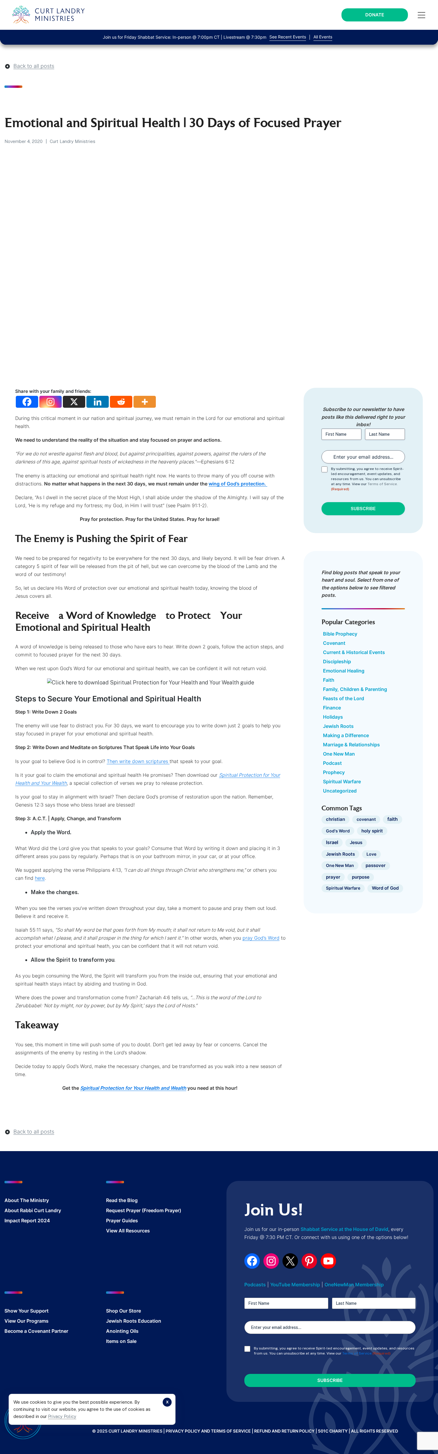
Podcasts (255, 1285)
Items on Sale (121, 1341)
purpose (360, 877)
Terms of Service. (383, 484)
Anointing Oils (122, 1331)
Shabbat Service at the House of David (344, 1229)
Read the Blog (122, 1200)
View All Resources (128, 1231)
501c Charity (333, 1430)
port (44, 1311)
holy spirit (372, 831)
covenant (366, 819)
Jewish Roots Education (133, 1321)
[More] (144, 402)
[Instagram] (50, 402)
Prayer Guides (122, 1220)
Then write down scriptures (138, 761)
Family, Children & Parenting (355, 689)
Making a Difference (346, 735)
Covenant (334, 643)
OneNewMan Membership (354, 1285)
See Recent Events (287, 36)
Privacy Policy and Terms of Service (208, 1430)
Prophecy (334, 772)
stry (44, 1200)
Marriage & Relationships (351, 745)
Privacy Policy (62, 1416)
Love (371, 854)
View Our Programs (26, 1321)
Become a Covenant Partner (36, 1331)
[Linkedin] (97, 402)
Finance (332, 708)
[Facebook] (27, 402)
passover (376, 865)
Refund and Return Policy (284, 1430)
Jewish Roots (338, 726)
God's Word (338, 830)
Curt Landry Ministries (72, 141)
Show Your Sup (21, 1311)
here (40, 878)
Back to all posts (33, 66)
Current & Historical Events (354, 652)
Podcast (332, 763)
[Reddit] (121, 402)
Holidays (333, 717)
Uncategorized (340, 791)
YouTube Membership (295, 1285)
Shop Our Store (123, 1311)
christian (335, 819)
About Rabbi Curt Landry (32, 1210)
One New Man (339, 754)
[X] (74, 402)
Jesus (356, 842)
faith (392, 819)
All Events (322, 36)
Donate (374, 15)
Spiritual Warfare (342, 781)
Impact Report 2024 (27, 1220)
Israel (332, 842)
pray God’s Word (261, 938)
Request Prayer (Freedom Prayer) (143, 1210)
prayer (333, 877)
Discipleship (337, 661)
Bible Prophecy (340, 634)
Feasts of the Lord (343, 698)
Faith (328, 680)
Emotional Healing (343, 671)
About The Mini (22, 1200)
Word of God (385, 888)
